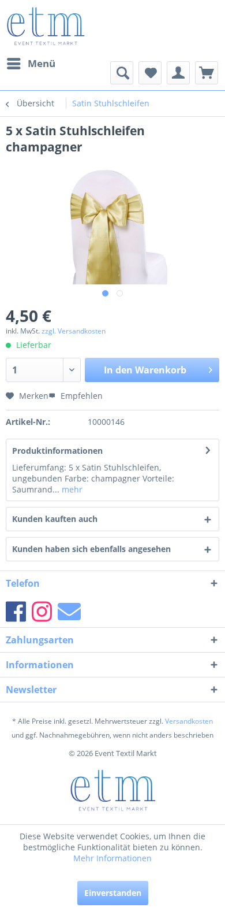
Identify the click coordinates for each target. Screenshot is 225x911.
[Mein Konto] (178, 72)
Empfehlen (80, 395)
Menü (41, 63)
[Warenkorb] (206, 72)
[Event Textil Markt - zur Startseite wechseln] (45, 26)
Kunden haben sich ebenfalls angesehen (91, 548)
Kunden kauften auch (54, 518)
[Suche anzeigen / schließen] (121, 72)
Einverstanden (112, 892)
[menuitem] (30, 63)
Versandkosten (189, 721)
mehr (70, 489)
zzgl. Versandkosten (74, 331)
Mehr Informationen (112, 858)
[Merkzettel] (150, 72)
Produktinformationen (57, 450)
